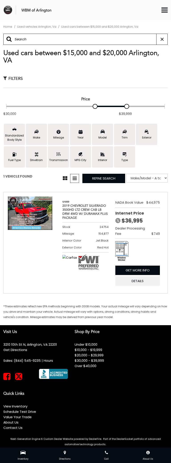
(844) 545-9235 (27, 360)
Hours (48, 360)
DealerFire (95, 439)
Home (8, 27)
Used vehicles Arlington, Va (37, 27)
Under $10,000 (86, 344)
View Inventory (15, 406)
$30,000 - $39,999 (89, 360)
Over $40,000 (85, 366)
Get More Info (138, 270)
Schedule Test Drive (19, 411)
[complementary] (157, 449)
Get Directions (15, 349)
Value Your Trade (17, 417)
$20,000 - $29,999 (89, 355)
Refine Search (103, 178)
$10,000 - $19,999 (88, 349)
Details (138, 281)
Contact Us (12, 427)
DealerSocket (124, 439)
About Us (10, 422)
